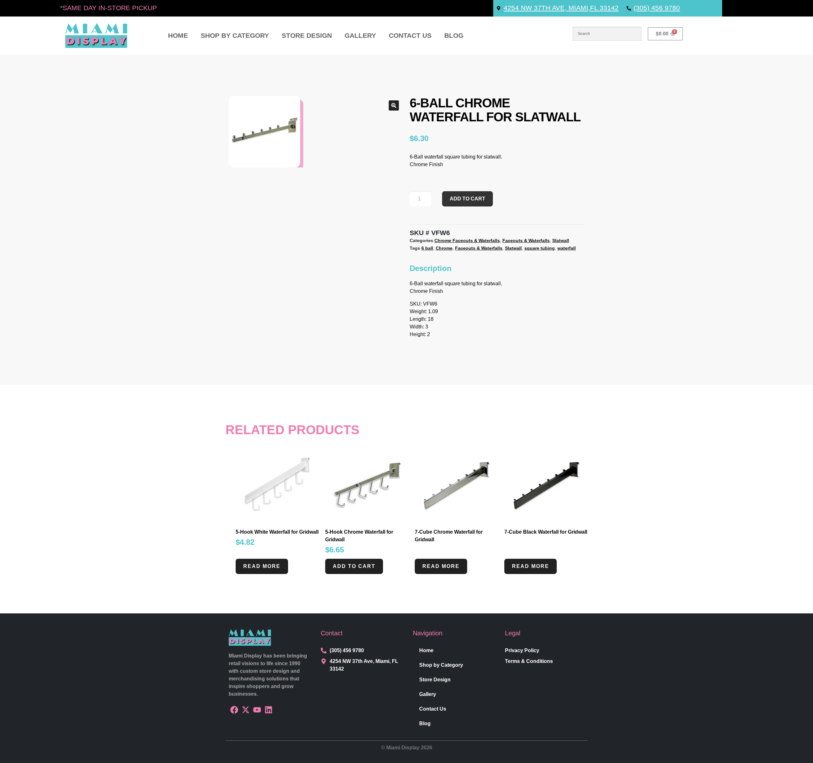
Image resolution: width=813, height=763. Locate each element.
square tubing (539, 248)
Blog (453, 35)
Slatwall (560, 240)
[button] (394, 105)
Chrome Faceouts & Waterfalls (467, 240)
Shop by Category (235, 35)
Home (178, 35)
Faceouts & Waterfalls (526, 240)
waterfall (566, 248)
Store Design (307, 35)
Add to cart (467, 198)
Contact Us (410, 35)
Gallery (360, 35)
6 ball (427, 248)
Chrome (444, 248)
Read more (261, 566)
